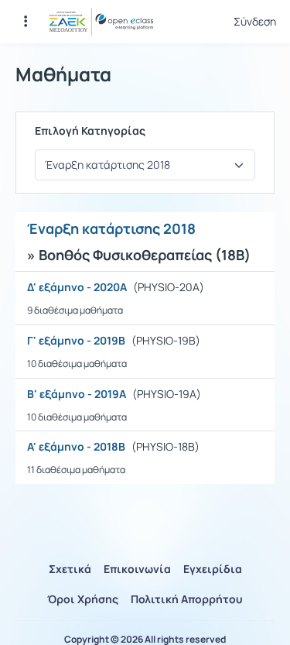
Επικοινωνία (137, 568)
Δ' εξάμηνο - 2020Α (77, 287)
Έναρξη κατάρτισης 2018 (111, 228)
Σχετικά (70, 568)
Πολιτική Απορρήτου (187, 599)
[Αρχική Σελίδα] (101, 21)
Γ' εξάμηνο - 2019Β (76, 341)
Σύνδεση (255, 21)
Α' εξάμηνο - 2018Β (76, 447)
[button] (25, 21)
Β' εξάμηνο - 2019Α (76, 394)
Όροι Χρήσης (82, 599)
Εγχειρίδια (212, 568)
